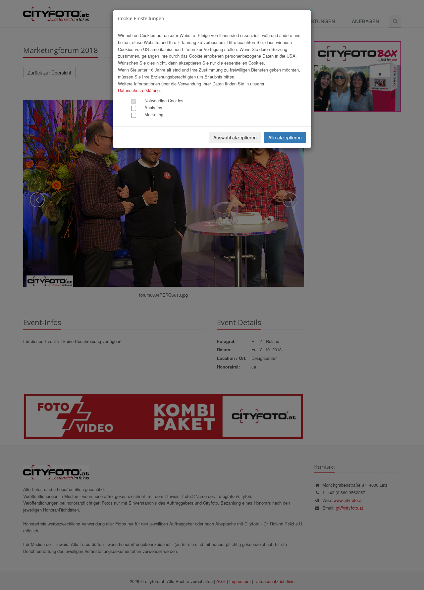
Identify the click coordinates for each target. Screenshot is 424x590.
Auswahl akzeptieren (235, 137)
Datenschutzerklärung (139, 90)
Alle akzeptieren (285, 137)
